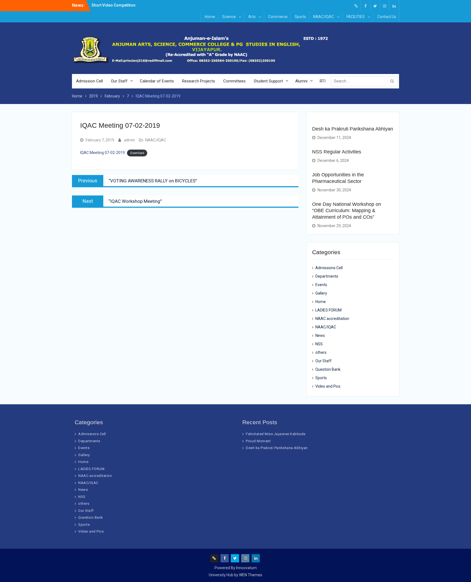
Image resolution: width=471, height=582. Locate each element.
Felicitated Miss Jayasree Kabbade (276, 434)
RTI (322, 81)
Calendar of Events (157, 81)
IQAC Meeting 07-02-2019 (102, 152)
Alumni (301, 81)
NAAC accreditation (332, 318)
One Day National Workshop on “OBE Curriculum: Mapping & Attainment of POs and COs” (346, 210)
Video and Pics (327, 386)
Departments (326, 276)
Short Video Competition (113, 5)
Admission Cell (89, 81)
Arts (252, 16)
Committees (234, 81)
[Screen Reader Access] (356, 5)
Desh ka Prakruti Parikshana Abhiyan (352, 129)
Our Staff (119, 81)
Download (137, 153)
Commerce (278, 16)
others (321, 352)
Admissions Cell (329, 268)
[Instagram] (384, 5)
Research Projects (198, 81)
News (320, 335)
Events (321, 285)
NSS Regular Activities (336, 152)
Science (229, 16)
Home (210, 16)
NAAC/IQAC (323, 16)
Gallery (321, 293)
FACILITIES (355, 16)
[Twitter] (375, 5)
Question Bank (327, 369)
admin (129, 140)
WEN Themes (250, 575)
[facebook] (365, 5)
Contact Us (386, 16)
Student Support (268, 81)
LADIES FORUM (328, 310)
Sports (300, 16)
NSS (319, 344)
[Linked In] (394, 5)
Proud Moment (258, 441)
